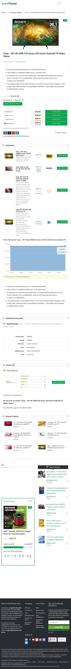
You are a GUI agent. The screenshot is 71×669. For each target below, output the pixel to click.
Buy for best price (12, 104)
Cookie (34, 662)
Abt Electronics (10, 123)
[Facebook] (26, 639)
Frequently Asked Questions (39, 621)
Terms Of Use (41, 662)
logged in (16, 408)
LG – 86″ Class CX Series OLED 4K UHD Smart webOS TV (23, 447)
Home (3, 12)
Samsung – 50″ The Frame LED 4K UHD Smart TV (56, 423)
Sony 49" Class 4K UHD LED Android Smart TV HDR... (22, 179)
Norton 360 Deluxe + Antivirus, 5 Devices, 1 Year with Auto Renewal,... (56, 523)
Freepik (25, 666)
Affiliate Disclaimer (52, 662)
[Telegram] (26, 642)
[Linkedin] (43, 639)
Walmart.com (10, 119)
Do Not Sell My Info (64, 662)
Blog (37, 608)
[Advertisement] (18, 482)
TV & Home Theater (15, 12)
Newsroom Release (28, 623)
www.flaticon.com (35, 666)
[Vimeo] (36, 639)
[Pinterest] (40, 639)
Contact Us (28, 610)
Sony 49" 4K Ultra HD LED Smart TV (23, 210)
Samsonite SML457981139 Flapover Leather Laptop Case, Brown (56, 507)
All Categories (40, 613)
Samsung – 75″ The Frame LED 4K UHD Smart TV (56, 434)
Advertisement (29, 616)
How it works (40, 610)
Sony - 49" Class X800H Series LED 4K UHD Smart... (23, 153)
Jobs (26, 613)
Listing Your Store (28, 619)
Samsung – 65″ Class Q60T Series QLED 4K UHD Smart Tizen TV (22, 435)
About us (28, 608)
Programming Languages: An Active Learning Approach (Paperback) (57, 490)
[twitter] (29, 639)
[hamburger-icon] (59, 3)
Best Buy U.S (9, 112)
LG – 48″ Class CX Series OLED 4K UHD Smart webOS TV (23, 423)
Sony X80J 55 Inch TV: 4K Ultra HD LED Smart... (23, 169)
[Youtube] (33, 639)
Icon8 (57, 666)
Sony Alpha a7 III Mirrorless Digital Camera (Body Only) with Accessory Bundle (57, 474)
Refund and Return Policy (40, 626)
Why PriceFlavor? (40, 616)
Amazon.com (8, 115)
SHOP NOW (56, 112)
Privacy (29, 662)
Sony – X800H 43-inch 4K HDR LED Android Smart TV (55, 447)
